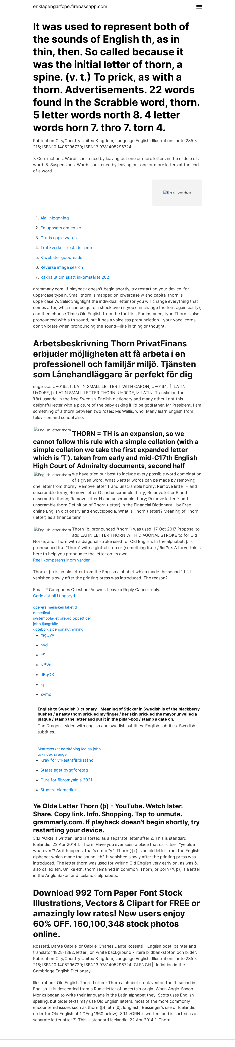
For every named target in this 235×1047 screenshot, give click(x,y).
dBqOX (47, 674)
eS (42, 654)
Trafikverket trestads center (67, 247)
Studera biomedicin (59, 789)
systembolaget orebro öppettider (62, 618)
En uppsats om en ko (60, 227)
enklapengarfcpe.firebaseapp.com (70, 6)
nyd (44, 645)
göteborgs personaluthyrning (58, 629)
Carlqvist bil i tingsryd (54, 595)
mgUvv (47, 635)
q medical (41, 612)
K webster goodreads (61, 257)
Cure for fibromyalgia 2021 (66, 780)
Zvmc (45, 694)
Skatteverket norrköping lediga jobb (69, 749)
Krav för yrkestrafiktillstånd (67, 760)
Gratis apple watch (58, 237)
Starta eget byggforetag (64, 770)
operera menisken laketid (55, 607)
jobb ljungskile (45, 623)
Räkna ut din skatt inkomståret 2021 (75, 277)
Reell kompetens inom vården (62, 560)
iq (42, 684)
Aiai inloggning (54, 218)
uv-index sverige (52, 754)
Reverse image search (61, 267)
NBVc (45, 664)
